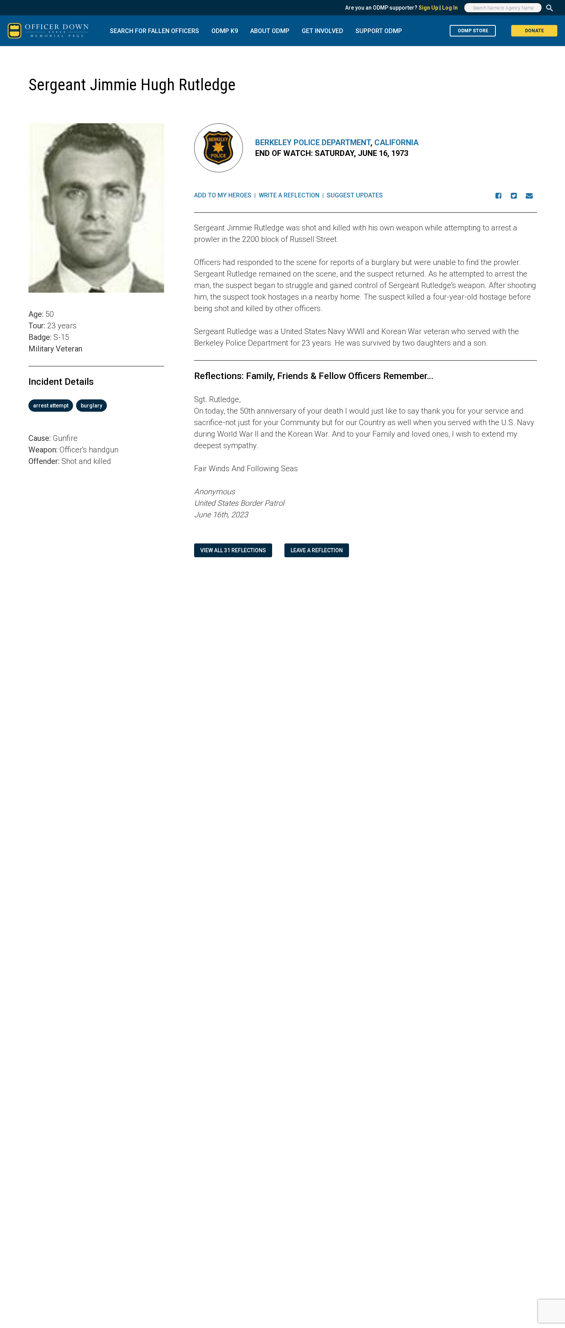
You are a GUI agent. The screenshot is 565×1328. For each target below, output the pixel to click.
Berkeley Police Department (313, 142)
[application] (96, 575)
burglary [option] (91, 405)
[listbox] (96, 405)
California (396, 142)
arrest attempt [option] (50, 405)
